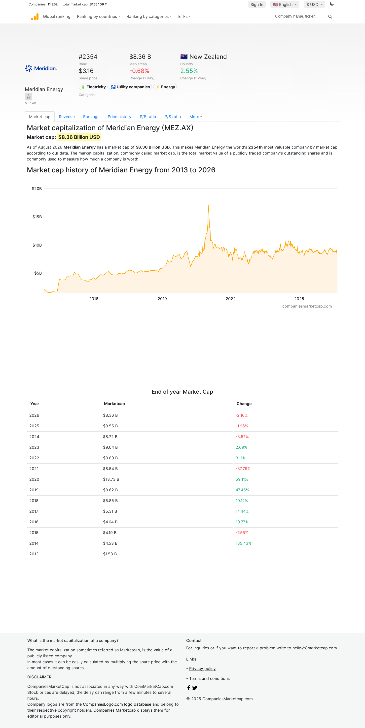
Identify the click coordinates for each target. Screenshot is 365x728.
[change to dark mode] (332, 5)
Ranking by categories (148, 16)
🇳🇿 (203, 56)
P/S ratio (173, 116)
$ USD (313, 4)
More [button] (194, 116)
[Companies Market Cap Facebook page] (188, 688)
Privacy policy (202, 668)
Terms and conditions (209, 678)
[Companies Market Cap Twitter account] (194, 688)
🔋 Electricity (93, 86)
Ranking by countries (97, 16)
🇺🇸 (282, 4)
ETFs (183, 16)
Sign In (257, 4)
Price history (119, 116)
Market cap (39, 116)
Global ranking (57, 16)
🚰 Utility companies (130, 86)
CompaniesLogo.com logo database (117, 704)
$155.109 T (98, 4)
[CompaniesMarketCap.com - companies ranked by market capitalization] (34, 16)
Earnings (91, 116)
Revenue (67, 116)
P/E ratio (148, 116)
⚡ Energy (165, 86)
